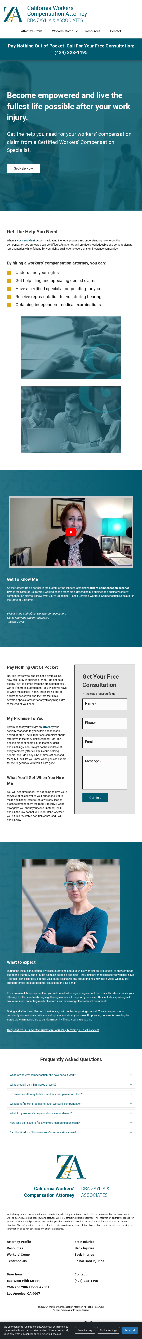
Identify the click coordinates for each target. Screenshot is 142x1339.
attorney (48, 727)
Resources (92, 31)
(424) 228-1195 (86, 1281)
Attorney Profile (31, 31)
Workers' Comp (18, 1255)
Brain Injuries (84, 1242)
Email (89, 742)
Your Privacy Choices (78, 1309)
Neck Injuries (84, 1248)
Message (93, 761)
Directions (15, 1274)
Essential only (85, 1330)
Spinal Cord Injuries (89, 1261)
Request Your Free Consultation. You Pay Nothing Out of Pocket (53, 1030)
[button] (77, 31)
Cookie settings (108, 1330)
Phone (90, 723)
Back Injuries (84, 1255)
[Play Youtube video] (71, 532)
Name (90, 703)
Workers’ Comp (62, 31)
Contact (115, 31)
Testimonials (17, 1261)
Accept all (130, 1330)
